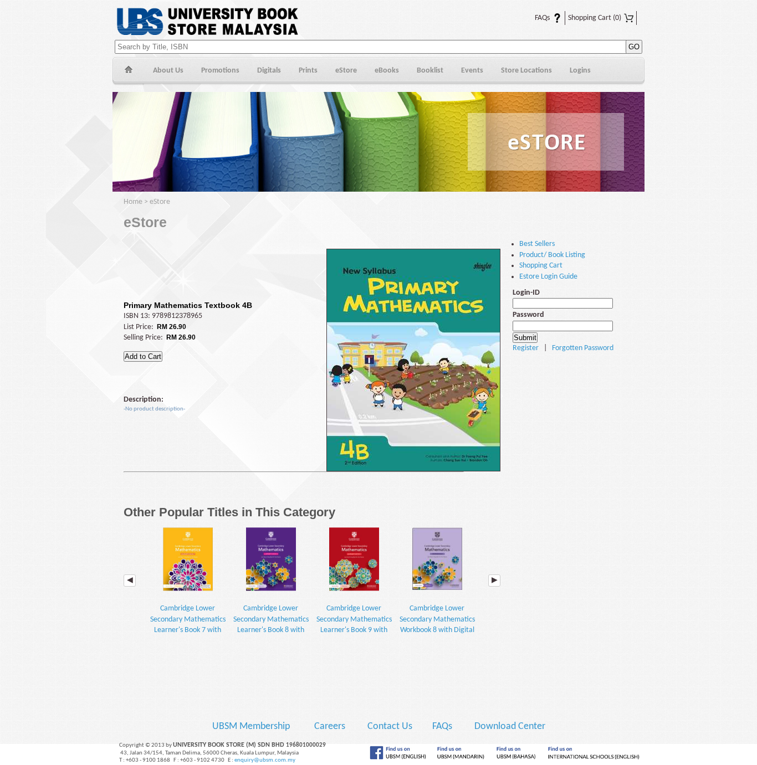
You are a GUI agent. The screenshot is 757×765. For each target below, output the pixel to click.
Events (472, 70)
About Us (168, 70)
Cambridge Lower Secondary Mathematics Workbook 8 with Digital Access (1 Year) (437, 624)
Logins (580, 70)
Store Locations (526, 70)
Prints (308, 70)
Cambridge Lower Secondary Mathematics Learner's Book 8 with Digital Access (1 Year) (271, 624)
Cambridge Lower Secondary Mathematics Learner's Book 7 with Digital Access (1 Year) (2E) (188, 630)
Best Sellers (537, 244)
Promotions (220, 70)
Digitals (269, 70)
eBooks (387, 70)
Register (526, 348)
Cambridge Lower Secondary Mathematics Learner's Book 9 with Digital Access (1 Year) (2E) (354, 630)
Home (128, 71)
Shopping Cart (594, 18)
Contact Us (391, 726)
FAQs (535, 18)
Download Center (509, 726)
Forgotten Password (582, 348)
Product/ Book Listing (552, 255)
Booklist (430, 70)
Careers (329, 726)
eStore (346, 70)
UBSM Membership (252, 726)
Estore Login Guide (548, 277)
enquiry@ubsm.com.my (264, 760)
